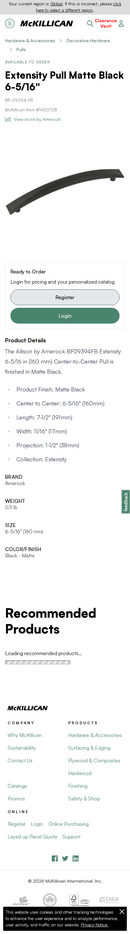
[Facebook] (55, 858)
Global (56, 3)
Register (65, 297)
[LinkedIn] (76, 858)
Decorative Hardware (88, 40)
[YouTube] (65, 858)
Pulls (21, 49)
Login (65, 315)
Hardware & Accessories (30, 40)
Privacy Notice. (94, 924)
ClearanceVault (106, 23)
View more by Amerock (37, 119)
